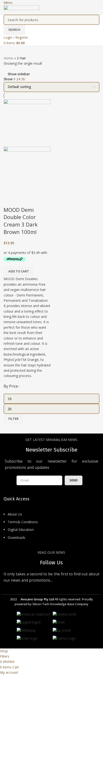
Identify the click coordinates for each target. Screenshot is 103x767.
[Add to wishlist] (23, 200)
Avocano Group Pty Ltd (37, 599)
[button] (19, 271)
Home (8, 58)
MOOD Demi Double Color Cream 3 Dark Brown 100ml (21, 220)
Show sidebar (19, 74)
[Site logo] (22, 9)
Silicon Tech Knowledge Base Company (60, 604)
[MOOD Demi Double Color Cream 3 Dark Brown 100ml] (27, 122)
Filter (13, 418)
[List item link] (51, 528)
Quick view (10, 200)
